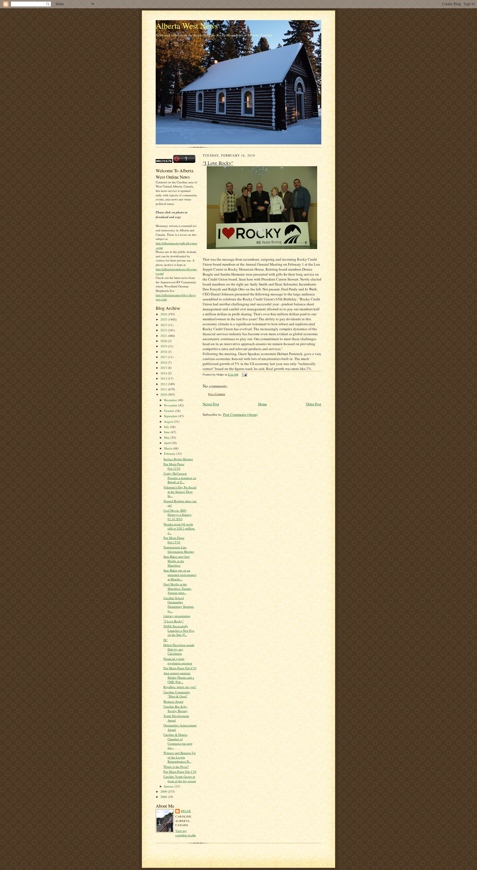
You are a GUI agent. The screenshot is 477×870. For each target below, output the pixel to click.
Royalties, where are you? (179, 687)
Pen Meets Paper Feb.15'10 (173, 540)
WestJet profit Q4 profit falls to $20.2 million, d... (179, 528)
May (167, 437)
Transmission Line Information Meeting (178, 549)
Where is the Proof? (176, 767)
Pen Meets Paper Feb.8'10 (179, 668)
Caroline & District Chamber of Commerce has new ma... (177, 741)
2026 (164, 314)
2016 (164, 362)
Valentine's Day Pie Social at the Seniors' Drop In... (179, 491)
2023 (164, 325)
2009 (164, 791)
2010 (164, 394)
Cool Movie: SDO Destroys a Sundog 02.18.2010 (177, 514)
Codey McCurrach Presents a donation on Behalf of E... (179, 477)
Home (262, 403)
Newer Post (211, 403)
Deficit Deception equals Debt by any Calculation (178, 649)
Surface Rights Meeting (178, 459)
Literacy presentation (176, 616)
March (168, 448)
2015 (164, 368)
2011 (164, 389)
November (171, 405)
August (169, 421)
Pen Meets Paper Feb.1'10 (179, 771)
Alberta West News (187, 25)
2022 (164, 330)
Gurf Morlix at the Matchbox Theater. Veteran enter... (177, 588)
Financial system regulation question (177, 661)
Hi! (165, 640)
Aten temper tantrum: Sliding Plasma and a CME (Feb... (178, 677)
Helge (186, 811)
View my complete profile (185, 833)
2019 (164, 346)
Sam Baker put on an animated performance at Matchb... (179, 574)
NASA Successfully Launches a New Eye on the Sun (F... (178, 630)
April (167, 443)
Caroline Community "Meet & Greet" (176, 694)
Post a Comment (216, 394)
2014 (164, 373)
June (167, 432)
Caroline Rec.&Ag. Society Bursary (175, 708)
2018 (164, 352)
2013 (164, 378)
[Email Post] (244, 374)
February (170, 453)
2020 (164, 341)
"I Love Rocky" (173, 621)
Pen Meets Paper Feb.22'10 (173, 466)
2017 (164, 357)
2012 (164, 384)
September (171, 416)
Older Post (313, 403)
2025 (164, 319)
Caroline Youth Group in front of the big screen (179, 778)
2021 (164, 336)
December (171, 400)
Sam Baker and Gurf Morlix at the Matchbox (176, 560)
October (169, 411)
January (169, 786)
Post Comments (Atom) (240, 414)
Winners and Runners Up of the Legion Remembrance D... (179, 757)
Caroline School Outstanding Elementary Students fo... (178, 604)
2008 (164, 797)
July (167, 427)
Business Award (173, 701)
